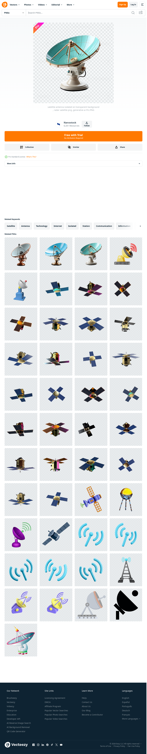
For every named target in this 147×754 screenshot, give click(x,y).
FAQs (84, 698)
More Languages (128, 719)
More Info (11, 163)
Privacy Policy (117, 746)
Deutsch (124, 710)
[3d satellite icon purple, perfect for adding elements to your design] (21, 534)
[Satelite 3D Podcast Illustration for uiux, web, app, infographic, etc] (126, 253)
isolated (72, 226)
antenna (25, 226)
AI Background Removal (17, 727)
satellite (11, 226)
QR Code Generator (15, 731)
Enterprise (11, 710)
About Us (86, 706)
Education (11, 714)
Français (124, 714)
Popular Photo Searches (55, 714)
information (124, 226)
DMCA (47, 702)
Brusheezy (11, 698)
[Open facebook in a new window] (33, 744)
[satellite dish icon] (126, 605)
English (123, 698)
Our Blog (86, 710)
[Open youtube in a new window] (61, 744)
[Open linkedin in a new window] (43, 744)
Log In (131, 4)
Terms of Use (103, 746)
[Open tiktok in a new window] (52, 744)
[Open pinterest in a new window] (47, 744)
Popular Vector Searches (56, 710)
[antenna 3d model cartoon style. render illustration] (21, 289)
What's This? (31, 157)
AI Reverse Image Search (18, 723)
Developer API (13, 718)
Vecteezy (10, 702)
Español (124, 702)
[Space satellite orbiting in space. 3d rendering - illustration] (56, 289)
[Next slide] (135, 226)
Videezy (10, 706)
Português (125, 706)
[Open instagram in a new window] (38, 744)
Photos (27, 4)
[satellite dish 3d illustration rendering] (21, 605)
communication (104, 226)
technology (41, 226)
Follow (86, 125)
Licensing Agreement (54, 698)
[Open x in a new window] (56, 744)
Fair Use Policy (131, 746)
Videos (41, 4)
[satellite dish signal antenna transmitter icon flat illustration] (91, 605)
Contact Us (87, 702)
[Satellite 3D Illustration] (56, 534)
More (69, 4)
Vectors (13, 4)
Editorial (56, 4)
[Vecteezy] (4, 4)
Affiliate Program (52, 706)
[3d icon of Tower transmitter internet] (126, 569)
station (86, 226)
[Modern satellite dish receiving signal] (21, 640)
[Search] (131, 12)
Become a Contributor (92, 714)
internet (58, 226)
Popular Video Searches (55, 718)
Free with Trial (72, 136)
